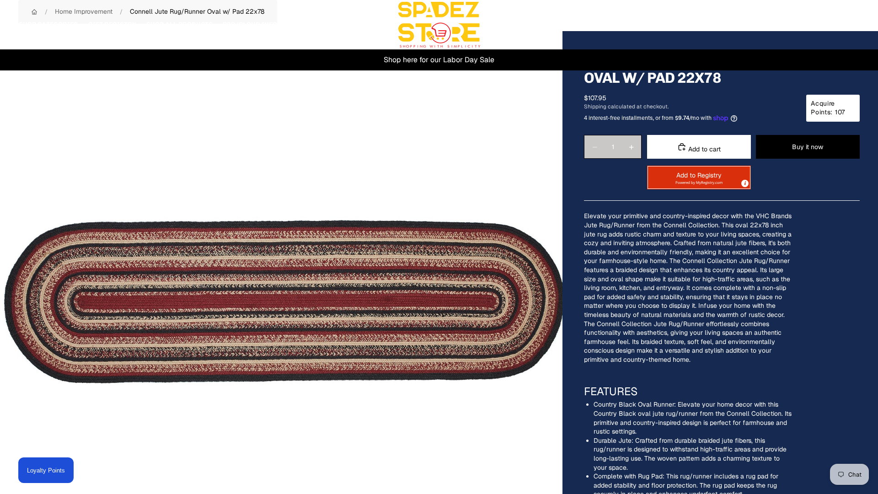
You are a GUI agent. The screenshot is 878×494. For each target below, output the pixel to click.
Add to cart (703, 149)
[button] (699, 177)
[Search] (810, 25)
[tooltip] (744, 183)
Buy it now (807, 147)
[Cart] (850, 25)
